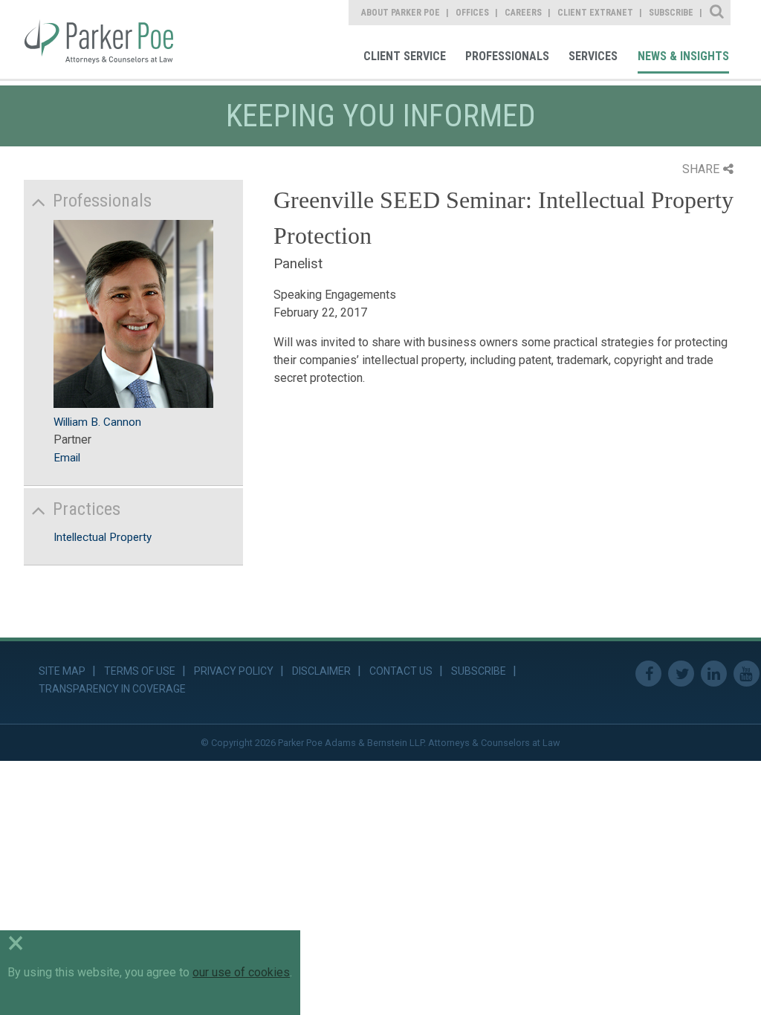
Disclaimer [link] (321, 671)
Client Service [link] (404, 56)
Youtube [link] (747, 674)
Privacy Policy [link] (233, 671)
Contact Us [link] (401, 671)
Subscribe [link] (671, 12)
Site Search (718, 12)
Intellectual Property (103, 537)
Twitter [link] (681, 674)
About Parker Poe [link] (400, 12)
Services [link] (593, 56)
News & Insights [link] (683, 56)
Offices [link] (472, 12)
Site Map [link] (62, 671)
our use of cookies (241, 972)
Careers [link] (523, 12)
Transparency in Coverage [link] (112, 689)
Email (67, 457)
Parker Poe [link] (109, 39)
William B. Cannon (97, 422)
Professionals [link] (507, 56)
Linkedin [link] (714, 674)
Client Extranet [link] (595, 12)
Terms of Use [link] (139, 671)
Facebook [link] (648, 674)
